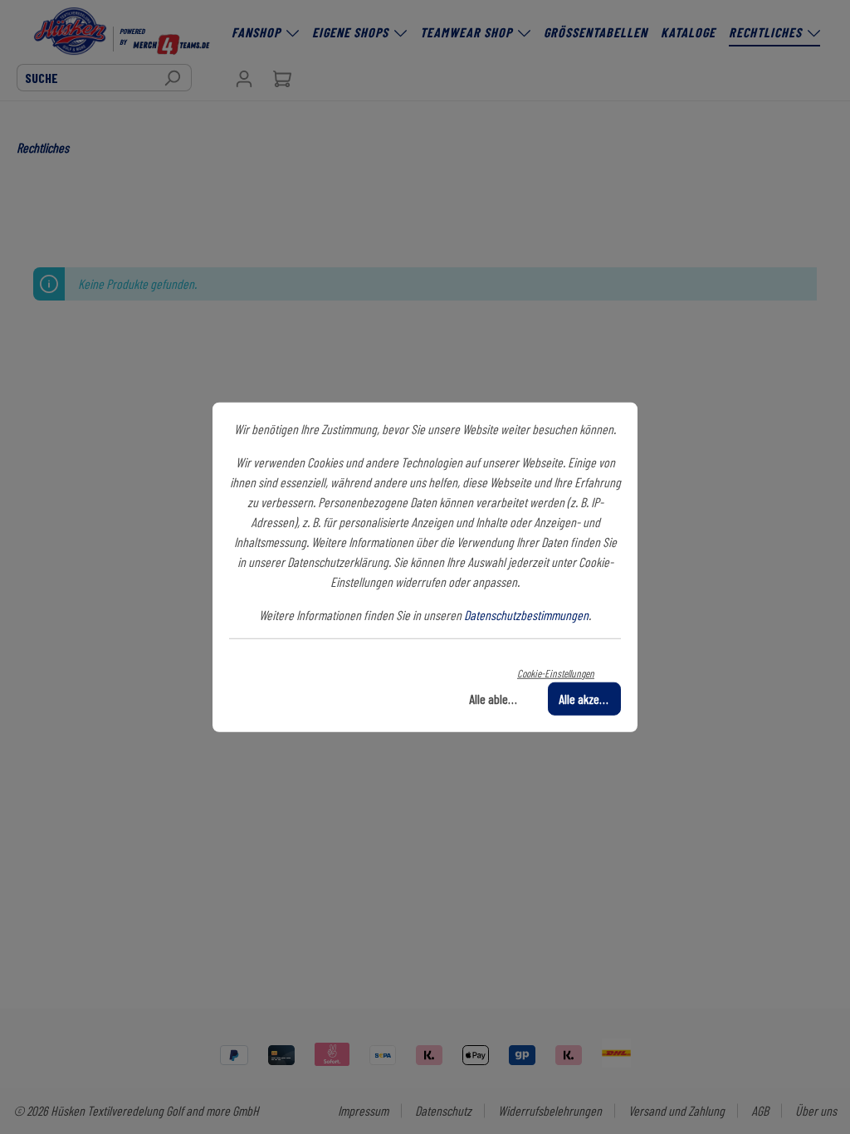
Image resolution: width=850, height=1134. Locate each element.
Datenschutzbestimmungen (526, 615)
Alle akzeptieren (590, 698)
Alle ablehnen (500, 698)
